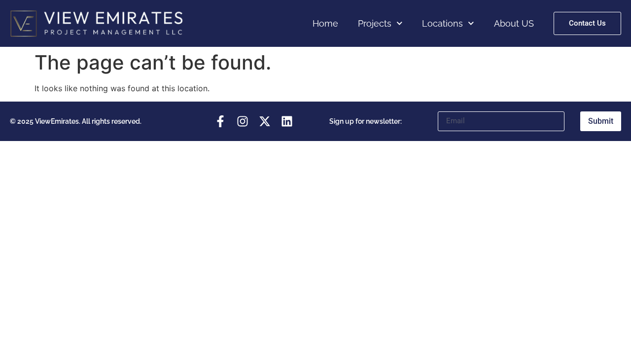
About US (514, 23)
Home (325, 23)
